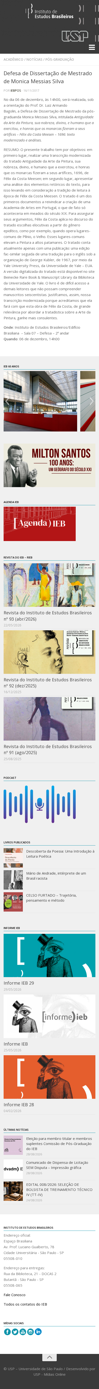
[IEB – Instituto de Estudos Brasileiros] (49, 13)
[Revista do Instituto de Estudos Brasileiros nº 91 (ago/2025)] (49, 719)
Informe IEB (16, 1044)
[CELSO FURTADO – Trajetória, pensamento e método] (13, 902)
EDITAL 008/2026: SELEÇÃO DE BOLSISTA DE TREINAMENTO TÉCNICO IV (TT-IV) (59, 1189)
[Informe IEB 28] (49, 1077)
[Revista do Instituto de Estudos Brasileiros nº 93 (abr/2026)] (49, 585)
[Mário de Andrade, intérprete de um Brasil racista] (13, 880)
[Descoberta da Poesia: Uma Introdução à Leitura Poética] (13, 858)
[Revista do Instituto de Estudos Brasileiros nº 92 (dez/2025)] (49, 652)
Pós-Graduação (59, 59)
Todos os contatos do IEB (25, 1304)
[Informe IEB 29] (49, 955)
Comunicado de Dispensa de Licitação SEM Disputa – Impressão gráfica (57, 1165)
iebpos (16, 90)
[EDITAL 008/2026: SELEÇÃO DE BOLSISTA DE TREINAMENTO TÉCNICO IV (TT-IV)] (13, 1191)
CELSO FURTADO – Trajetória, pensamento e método (51, 898)
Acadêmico (13, 59)
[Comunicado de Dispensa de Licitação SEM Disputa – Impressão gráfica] (13, 1169)
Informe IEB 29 (19, 983)
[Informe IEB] (49, 1016)
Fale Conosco (14, 1294)
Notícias (34, 59)
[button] (7, 401)
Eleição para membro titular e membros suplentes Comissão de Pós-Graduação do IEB (59, 1143)
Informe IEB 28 (19, 1104)
